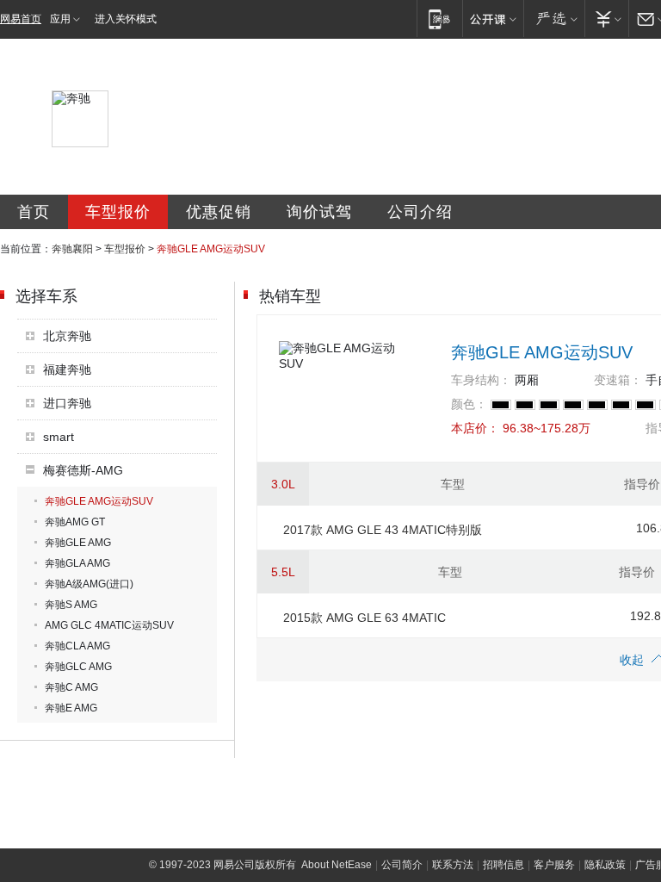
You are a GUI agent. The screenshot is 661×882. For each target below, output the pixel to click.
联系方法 (452, 865)
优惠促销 (218, 211)
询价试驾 (319, 211)
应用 (60, 19)
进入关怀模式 (126, 19)
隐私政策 (605, 865)
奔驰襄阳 (72, 249)
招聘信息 (503, 865)
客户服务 (554, 865)
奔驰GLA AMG (77, 563)
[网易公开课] (492, 18)
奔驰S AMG (71, 605)
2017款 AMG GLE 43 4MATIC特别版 (382, 530)
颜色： (469, 404)
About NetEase (336, 865)
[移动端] (439, 18)
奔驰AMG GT (75, 522)
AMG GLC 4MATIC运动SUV (109, 625)
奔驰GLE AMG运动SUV (99, 501)
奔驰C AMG (71, 687)
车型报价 (118, 211)
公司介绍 (420, 211)
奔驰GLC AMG (78, 667)
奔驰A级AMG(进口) (89, 584)
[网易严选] (553, 18)
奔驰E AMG (71, 708)
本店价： (475, 428)
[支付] (606, 18)
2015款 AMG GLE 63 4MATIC (364, 617)
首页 (33, 211)
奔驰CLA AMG (77, 646)
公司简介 (402, 865)
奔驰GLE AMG (78, 543)
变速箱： (618, 380)
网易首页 (20, 19)
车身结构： (481, 380)
